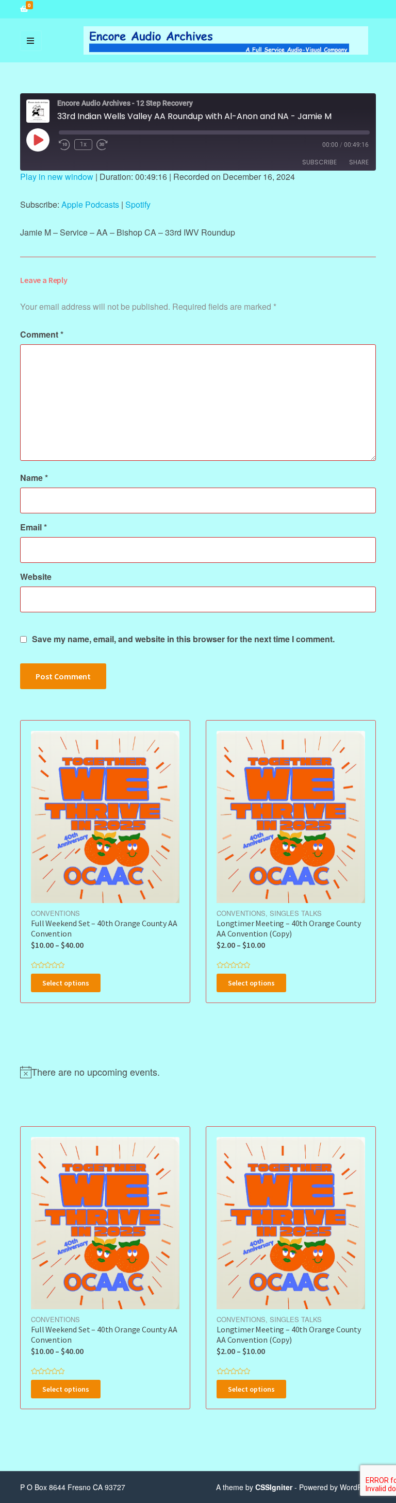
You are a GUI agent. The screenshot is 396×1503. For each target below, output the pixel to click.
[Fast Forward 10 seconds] (102, 145)
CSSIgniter (273, 1487)
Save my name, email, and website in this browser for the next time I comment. (183, 639)
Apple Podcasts (90, 204)
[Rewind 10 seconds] (64, 145)
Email (33, 527)
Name (34, 477)
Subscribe (319, 162)
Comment (41, 334)
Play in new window (56, 176)
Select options (65, 983)
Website (36, 576)
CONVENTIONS (55, 913)
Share (359, 162)
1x (83, 144)
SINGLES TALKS (296, 913)
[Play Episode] (37, 139)
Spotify (138, 204)
